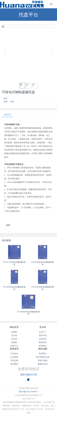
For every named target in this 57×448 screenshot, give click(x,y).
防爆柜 (14, 332)
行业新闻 (14, 357)
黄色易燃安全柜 (43, 357)
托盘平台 (14, 345)
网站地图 (42, 348)
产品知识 (14, 353)
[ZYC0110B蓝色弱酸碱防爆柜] (14, 252)
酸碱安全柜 (43, 364)
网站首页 (14, 327)
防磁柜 (14, 342)
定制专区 (43, 338)
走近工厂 (43, 332)
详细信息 (7, 114)
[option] (28, 52)
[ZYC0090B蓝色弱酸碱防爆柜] (42, 252)
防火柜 (14, 338)
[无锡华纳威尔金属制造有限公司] (22, 4)
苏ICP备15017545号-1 (28, 391)
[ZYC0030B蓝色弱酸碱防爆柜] (28, 301)
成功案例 (14, 364)
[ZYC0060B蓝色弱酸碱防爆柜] (14, 276)
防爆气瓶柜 (43, 360)
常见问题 (14, 360)
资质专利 (43, 335)
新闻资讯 (43, 342)
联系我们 (43, 345)
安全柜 (14, 335)
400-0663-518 (28, 374)
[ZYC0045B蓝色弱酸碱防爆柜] (42, 276)
